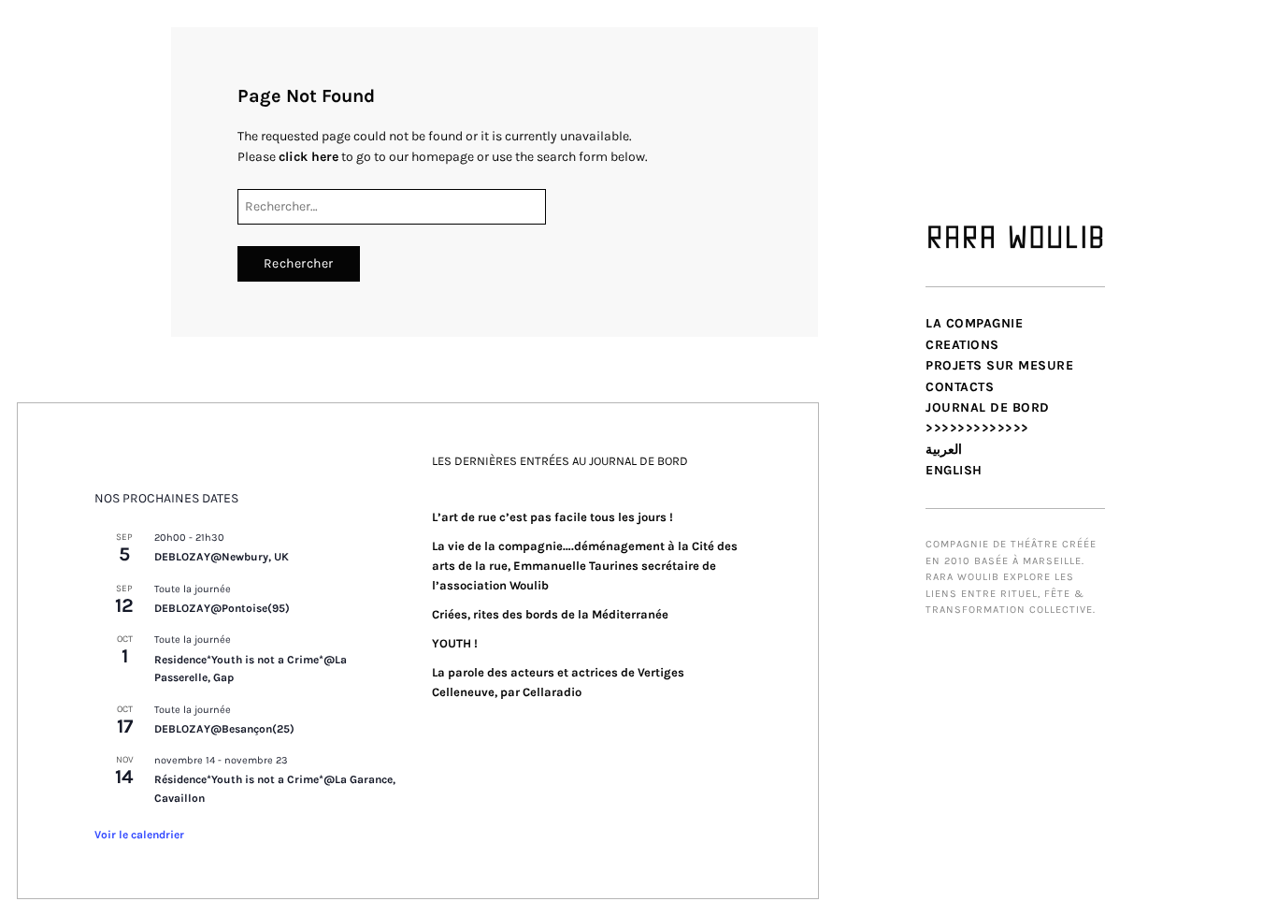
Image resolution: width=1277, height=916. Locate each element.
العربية (943, 450)
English (954, 470)
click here (308, 157)
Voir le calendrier (139, 834)
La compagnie (974, 323)
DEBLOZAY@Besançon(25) (224, 728)
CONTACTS (959, 387)
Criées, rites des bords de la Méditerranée (550, 614)
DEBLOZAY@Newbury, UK (221, 556)
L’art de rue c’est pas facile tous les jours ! (552, 517)
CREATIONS (962, 345)
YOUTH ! (455, 643)
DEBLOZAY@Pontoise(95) (222, 608)
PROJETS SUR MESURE (999, 365)
